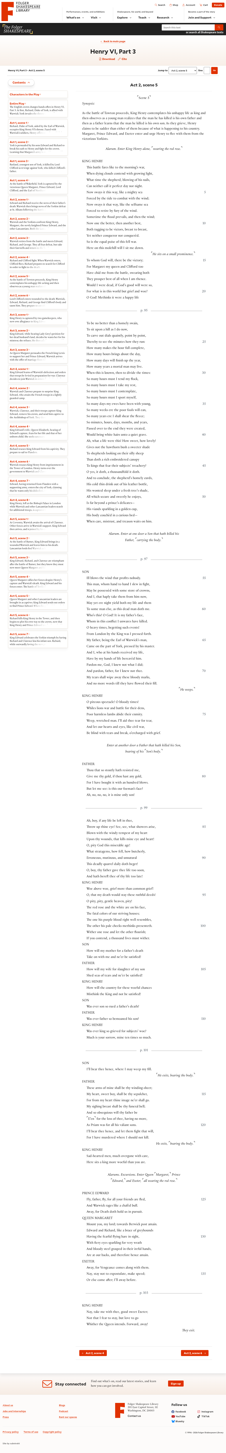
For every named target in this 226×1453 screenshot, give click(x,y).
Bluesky (180, 1421)
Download (108, 58)
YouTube (180, 1416)
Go (214, 70)
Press (6, 1417)
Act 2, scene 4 (95, 1353)
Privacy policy (11, 1431)
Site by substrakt (11, 1443)
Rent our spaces (68, 1417)
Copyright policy (52, 1431)
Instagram (207, 1411)
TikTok (205, 1416)
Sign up (176, 1383)
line (200, 70)
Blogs (62, 1405)
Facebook (181, 1411)
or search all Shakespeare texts (204, 32)
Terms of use (30, 1431)
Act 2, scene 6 (193, 1353)
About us (8, 1405)
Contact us (134, 1416)
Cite (124, 59)
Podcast (63, 1411)
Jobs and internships (14, 1411)
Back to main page (114, 41)
